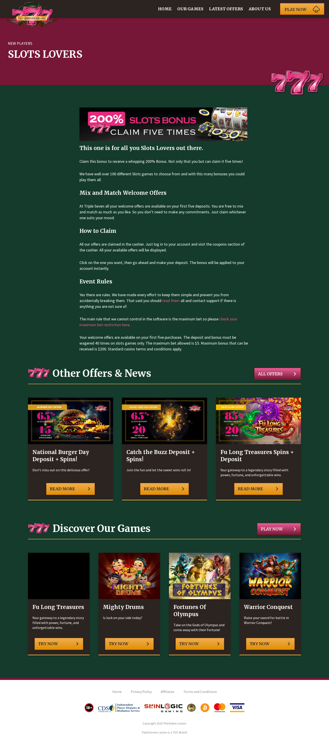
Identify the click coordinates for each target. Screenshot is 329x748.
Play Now (272, 529)
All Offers (270, 373)
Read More (62, 488)
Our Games (190, 8)
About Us (260, 8)
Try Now (48, 643)
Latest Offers (226, 8)
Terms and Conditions (200, 691)
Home (165, 8)
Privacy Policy (141, 691)
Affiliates (167, 691)
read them (171, 300)
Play (295, 9)
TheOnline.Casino (174, 723)
